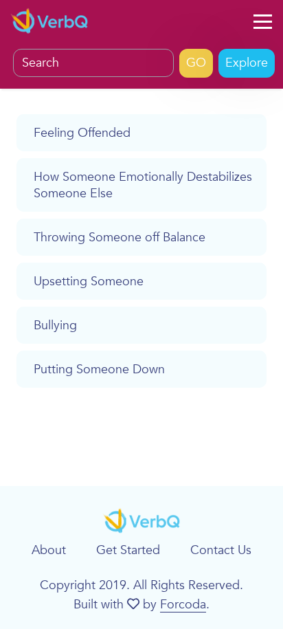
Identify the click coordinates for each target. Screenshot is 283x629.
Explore (246, 62)
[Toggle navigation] (262, 22)
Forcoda (183, 604)
